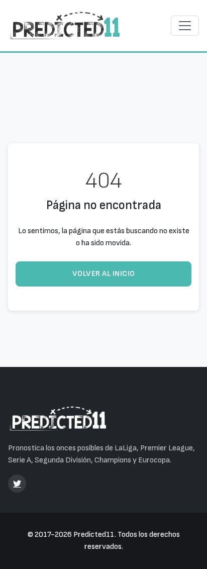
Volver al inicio (103, 273)
